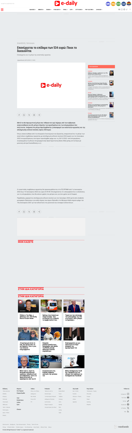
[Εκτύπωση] (34, 115)
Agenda (75, 401)
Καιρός (4, 415)
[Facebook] (19, 115)
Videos (33, 388)
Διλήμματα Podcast (49, 399)
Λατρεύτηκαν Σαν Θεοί (50, 407)
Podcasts (47, 388)
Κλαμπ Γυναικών (49, 404)
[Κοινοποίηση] (39, 115)
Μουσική (89, 393)
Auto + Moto (6, 412)
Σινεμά (88, 396)
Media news (20, 400)
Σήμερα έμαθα (21, 393)
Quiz (18, 404)
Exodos (74, 393)
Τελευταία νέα (6, 391)
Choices (19, 409)
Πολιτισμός (5, 410)
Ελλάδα (4, 393)
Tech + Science (6, 407)
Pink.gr (4, 427)
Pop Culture (90, 388)
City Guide (75, 388)
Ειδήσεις (5, 388)
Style (60, 412)
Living (60, 410)
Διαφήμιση (12, 424)
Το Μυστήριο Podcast (50, 396)
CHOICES (98, 9)
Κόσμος (5, 396)
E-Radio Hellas (11, 427)
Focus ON (33, 399)
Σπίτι (60, 401)
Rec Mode (33, 396)
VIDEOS (48, 9)
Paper (88, 399)
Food (60, 393)
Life (60, 388)
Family (60, 404)
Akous (49, 427)
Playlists (89, 404)
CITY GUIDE (78, 9)
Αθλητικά (5, 404)
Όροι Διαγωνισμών (21, 424)
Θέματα (19, 388)
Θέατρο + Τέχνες (77, 396)
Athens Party (44, 427)
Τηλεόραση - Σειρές (92, 391)
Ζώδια (18, 402)
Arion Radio (36, 427)
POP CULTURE (89, 9)
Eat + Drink (75, 391)
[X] (29, 115)
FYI (31, 401)
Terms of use (35, 424)
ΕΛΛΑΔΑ (30, 43)
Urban (74, 399)
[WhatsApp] (24, 115)
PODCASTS (57, 9)
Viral (18, 398)
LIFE (71, 9)
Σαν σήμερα (20, 391)
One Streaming (28, 427)
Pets (60, 407)
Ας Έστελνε (47, 401)
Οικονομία (5, 401)
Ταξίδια (60, 396)
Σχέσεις (61, 399)
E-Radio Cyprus (20, 427)
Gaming (89, 401)
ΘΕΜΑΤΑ (40, 9)
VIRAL (64, 9)
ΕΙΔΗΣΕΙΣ (32, 9)
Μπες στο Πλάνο (35, 391)
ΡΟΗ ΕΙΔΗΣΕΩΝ (93, 66)
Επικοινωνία (6, 424)
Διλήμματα (33, 393)
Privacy (29, 424)
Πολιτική (5, 399)
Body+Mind (61, 391)
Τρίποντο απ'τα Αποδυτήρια (49, 392)
